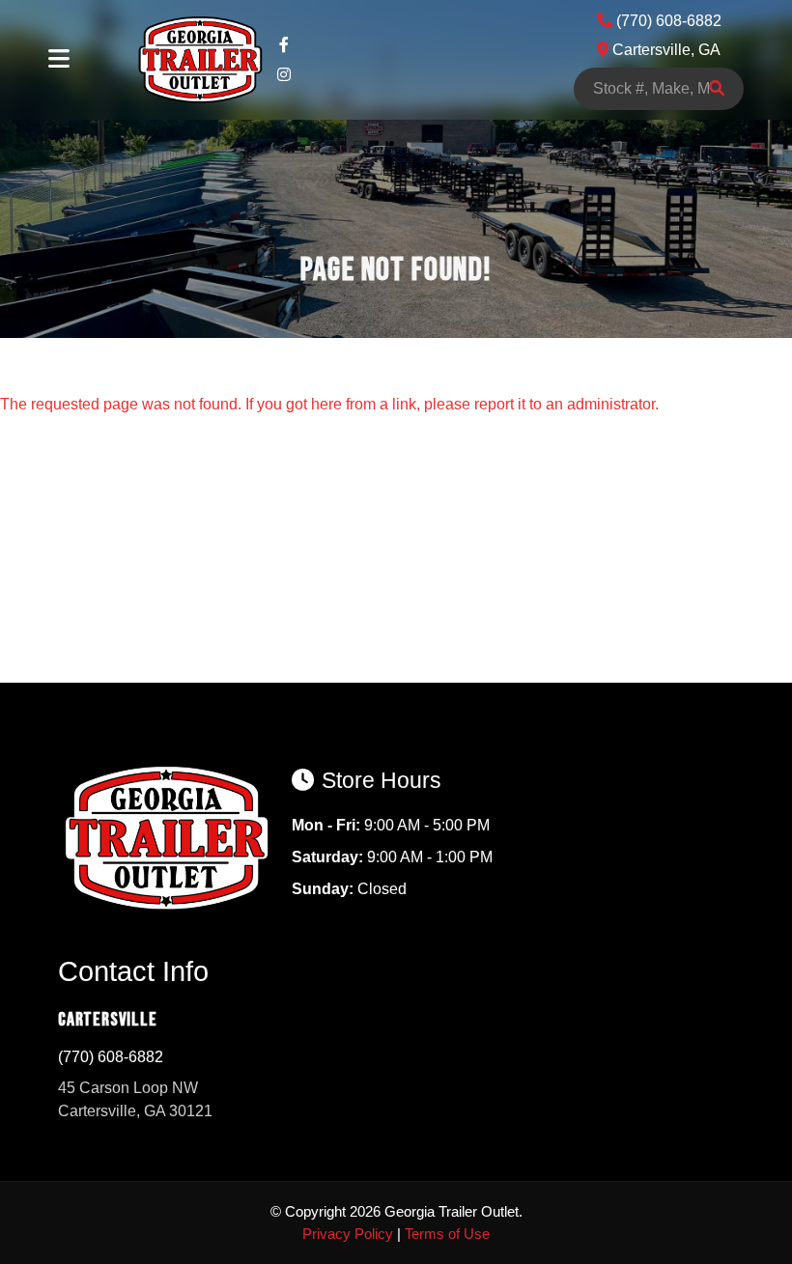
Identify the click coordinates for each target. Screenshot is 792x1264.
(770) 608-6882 (110, 1057)
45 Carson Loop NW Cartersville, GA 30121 (135, 1099)
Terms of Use (447, 1233)
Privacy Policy (347, 1233)
